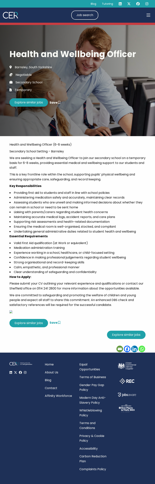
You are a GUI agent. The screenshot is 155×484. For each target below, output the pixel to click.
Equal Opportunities (89, 367)
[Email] (119, 349)
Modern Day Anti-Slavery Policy (92, 400)
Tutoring (107, 4)
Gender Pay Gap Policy (91, 387)
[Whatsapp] (142, 349)
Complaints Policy (92, 469)
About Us (51, 372)
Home (49, 364)
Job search (84, 15)
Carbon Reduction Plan (92, 458)
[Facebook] (127, 349)
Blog (93, 4)
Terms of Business (92, 377)
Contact (51, 388)
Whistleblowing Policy (90, 412)
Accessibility (88, 448)
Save (54, 102)
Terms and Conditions (87, 425)
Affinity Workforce (58, 396)
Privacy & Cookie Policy (91, 438)
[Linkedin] (134, 349)
